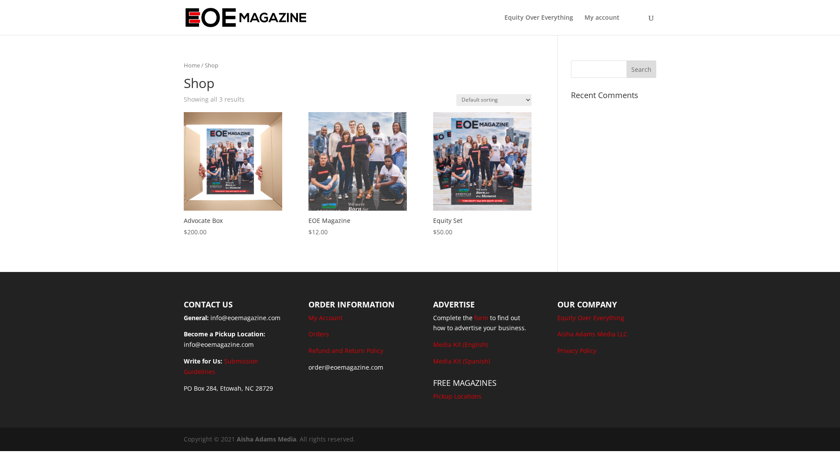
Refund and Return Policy (345, 350)
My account (602, 17)
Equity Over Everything (538, 17)
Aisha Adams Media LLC (592, 334)
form (481, 318)
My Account (325, 318)
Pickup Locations (457, 396)
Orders (318, 334)
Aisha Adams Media (266, 439)
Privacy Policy (576, 350)
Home (192, 65)
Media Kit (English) (460, 344)
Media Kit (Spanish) (461, 361)
